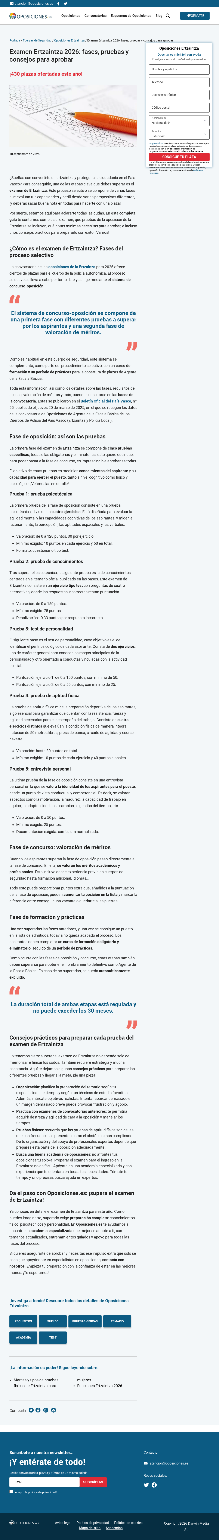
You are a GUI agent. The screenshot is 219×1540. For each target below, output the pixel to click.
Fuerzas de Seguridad (37, 40)
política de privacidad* (42, 1492)
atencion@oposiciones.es (169, 1463)
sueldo (53, 1321)
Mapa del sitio (90, 1528)
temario (117, 1321)
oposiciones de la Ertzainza (71, 267)
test (53, 1337)
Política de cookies (128, 1523)
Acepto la (36, 1492)
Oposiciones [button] (71, 16)
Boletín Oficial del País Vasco (106, 401)
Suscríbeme (93, 1482)
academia (23, 1337)
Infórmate (195, 16)
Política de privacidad (93, 1523)
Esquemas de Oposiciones (131, 16)
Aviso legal (63, 1523)
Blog (158, 16)
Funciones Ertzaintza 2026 (99, 1385)
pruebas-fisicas (85, 1321)
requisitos (23, 1321)
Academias (114, 1528)
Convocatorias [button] (95, 16)
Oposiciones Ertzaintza (69, 40)
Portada (14, 40)
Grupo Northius (156, 143)
